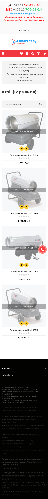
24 (40, 104)
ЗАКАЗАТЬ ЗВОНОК (43, 249)
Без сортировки (13, 104)
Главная (12, 64)
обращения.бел (27, 494)
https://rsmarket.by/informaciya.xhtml (14, 432)
